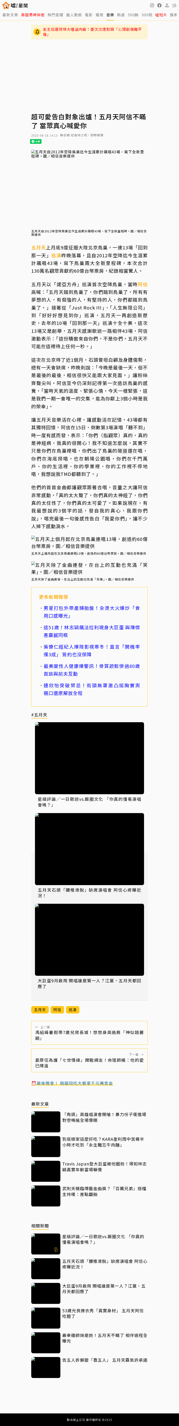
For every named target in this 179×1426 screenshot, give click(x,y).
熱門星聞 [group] (55, 14)
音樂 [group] (110, 14)
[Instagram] (152, 5)
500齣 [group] (133, 14)
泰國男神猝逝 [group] (33, 14)
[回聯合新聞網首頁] (6, 5)
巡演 (56, 255)
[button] (159, 5)
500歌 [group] (146, 14)
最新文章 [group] (10, 14)
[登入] (167, 5)
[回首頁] (19, 5)
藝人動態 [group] (74, 14)
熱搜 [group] (121, 14)
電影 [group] (89, 14)
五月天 (38, 247)
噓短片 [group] (161, 14)
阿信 (143, 284)
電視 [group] (99, 14)
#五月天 (39, 715)
